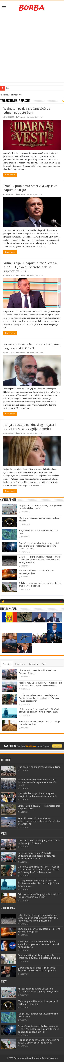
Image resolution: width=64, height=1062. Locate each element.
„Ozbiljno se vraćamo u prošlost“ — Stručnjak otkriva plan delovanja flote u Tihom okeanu (38, 883)
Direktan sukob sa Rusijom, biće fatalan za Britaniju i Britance (39, 842)
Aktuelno (21, 117)
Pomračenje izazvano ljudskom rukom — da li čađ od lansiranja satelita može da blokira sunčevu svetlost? (39, 546)
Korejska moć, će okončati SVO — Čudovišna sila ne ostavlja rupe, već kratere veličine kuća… (36, 856)
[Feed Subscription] (63, 101)
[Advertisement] (32, 47)
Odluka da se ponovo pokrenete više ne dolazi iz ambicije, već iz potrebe (38, 1041)
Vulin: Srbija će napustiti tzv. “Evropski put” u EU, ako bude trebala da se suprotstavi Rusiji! (30, 267)
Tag (43, 664)
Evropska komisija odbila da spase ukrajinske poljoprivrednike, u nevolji (37, 795)
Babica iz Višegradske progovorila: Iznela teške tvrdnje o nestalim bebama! (39, 956)
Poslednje (7, 664)
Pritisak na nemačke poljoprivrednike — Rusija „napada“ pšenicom (39, 895)
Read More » (10, 175)
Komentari (33, 664)
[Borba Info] (32, 7)
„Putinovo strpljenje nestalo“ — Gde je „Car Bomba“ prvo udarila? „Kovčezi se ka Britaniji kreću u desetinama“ (39, 698)
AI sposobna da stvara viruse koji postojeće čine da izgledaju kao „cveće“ (38, 990)
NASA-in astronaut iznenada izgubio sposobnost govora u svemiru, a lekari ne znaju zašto (38, 944)
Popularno (20, 664)
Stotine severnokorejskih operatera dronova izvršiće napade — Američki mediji (37, 782)
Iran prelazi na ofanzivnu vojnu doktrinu (39, 767)
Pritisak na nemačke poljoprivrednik (21, 88)
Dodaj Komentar (36, 117)
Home (5, 95)
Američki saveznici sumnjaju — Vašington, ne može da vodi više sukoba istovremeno (39, 821)
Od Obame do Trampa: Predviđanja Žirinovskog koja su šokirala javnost (37, 969)
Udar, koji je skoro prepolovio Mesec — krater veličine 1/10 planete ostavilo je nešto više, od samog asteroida (39, 560)
